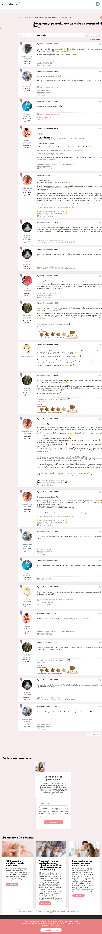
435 (99, 35)
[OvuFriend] (11, 5)
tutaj (40, 816)
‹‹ (87, 35)
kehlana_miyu (27, 84)
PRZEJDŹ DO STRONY (51, 930)
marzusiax (27, 235)
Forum (20, 17)
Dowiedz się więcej (55, 925)
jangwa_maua (27, 56)
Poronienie (27, 17)
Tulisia (27, 288)
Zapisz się (53, 822)
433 (93, 35)
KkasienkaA (27, 315)
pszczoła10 (27, 599)
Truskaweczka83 (27, 188)
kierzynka (27, 114)
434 (96, 35)
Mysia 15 (27, 141)
